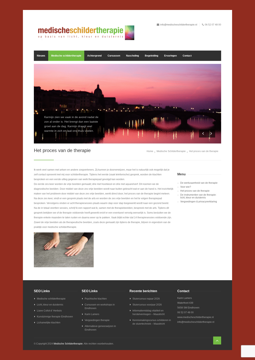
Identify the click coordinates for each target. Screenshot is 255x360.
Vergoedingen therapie (97, 320)
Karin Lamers (92, 314)
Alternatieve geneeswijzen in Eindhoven (100, 328)
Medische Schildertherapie (171, 151)
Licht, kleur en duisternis (50, 304)
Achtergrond (94, 55)
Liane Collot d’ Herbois (49, 310)
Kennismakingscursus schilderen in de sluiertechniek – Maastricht (151, 322)
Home (150, 151)
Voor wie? (185, 186)
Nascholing (132, 55)
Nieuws (41, 55)
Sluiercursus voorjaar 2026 (147, 304)
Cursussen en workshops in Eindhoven (100, 306)
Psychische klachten (96, 298)
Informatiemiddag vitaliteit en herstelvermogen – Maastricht (148, 312)
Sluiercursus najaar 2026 (146, 298)
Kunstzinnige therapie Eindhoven (55, 316)
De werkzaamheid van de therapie (199, 182)
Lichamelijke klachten (48, 322)
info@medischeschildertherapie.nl (178, 24)
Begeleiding (151, 55)
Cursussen (114, 55)
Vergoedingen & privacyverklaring (198, 201)
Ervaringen (170, 55)
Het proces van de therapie (195, 190)
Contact (187, 55)
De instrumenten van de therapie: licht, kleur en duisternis (198, 196)
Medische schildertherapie (66, 55)
